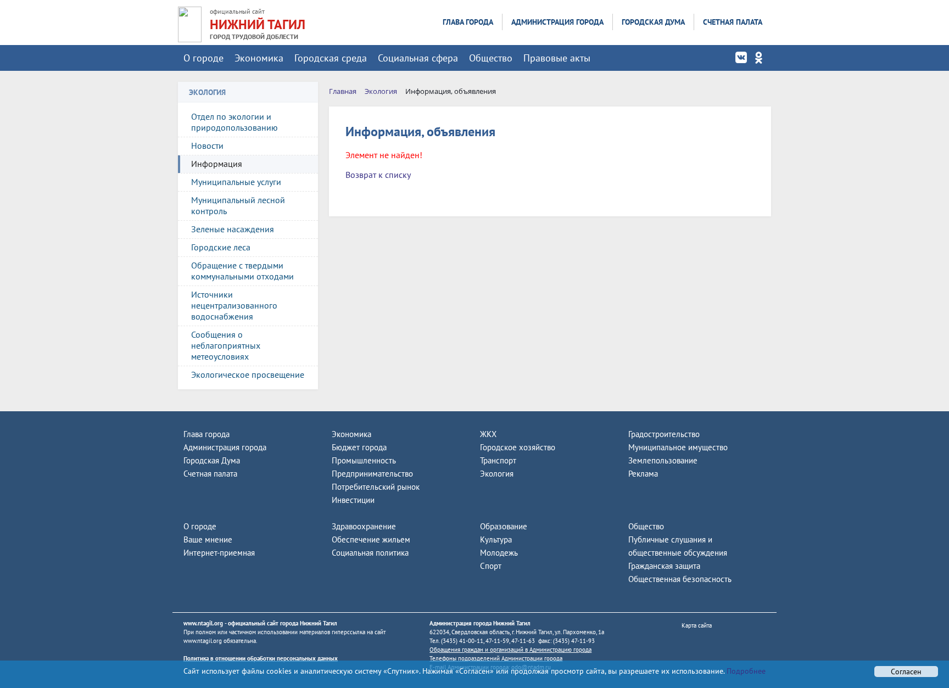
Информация (216, 163)
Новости (207, 145)
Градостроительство (664, 434)
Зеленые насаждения (232, 228)
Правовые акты (556, 58)
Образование (503, 526)
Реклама (643, 473)
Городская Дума (653, 22)
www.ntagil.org (203, 623)
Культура (496, 539)
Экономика (259, 58)
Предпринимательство (372, 473)
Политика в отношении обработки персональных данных (260, 658)
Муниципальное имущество (678, 447)
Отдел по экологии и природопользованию (234, 122)
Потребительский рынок (376, 487)
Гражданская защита (664, 566)
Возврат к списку (378, 174)
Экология (496, 473)
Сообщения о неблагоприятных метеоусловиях (225, 345)
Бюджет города (359, 447)
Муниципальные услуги (236, 181)
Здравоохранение (364, 526)
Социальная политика (370, 552)
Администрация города (557, 22)
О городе (203, 58)
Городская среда (330, 58)
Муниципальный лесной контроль (238, 205)
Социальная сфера (418, 58)
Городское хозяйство (517, 447)
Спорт (490, 566)
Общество (490, 58)
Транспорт (498, 460)
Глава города (468, 22)
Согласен (906, 671)
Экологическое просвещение (247, 374)
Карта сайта (697, 625)
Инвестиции (353, 500)
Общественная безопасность (680, 579)
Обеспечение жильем (371, 539)
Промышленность (364, 460)
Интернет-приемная (219, 552)
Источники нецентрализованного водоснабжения (234, 305)
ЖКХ (488, 434)
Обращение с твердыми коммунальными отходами (242, 271)
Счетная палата (732, 22)
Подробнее (745, 671)
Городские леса (220, 247)
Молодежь (499, 552)
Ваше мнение (207, 539)
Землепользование (662, 460)
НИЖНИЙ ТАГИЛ (257, 24)
